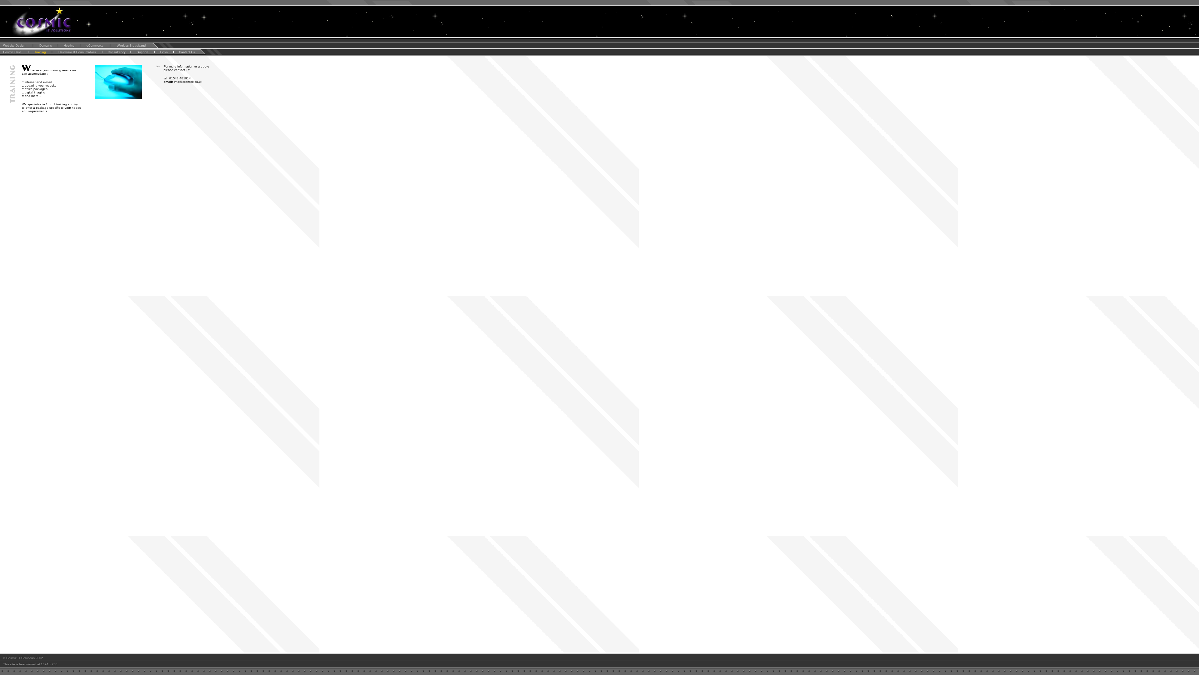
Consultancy (117, 52)
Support (142, 52)
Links (164, 52)
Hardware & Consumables (77, 52)
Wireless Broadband (131, 45)
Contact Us (187, 52)
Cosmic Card (12, 52)
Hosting (69, 45)
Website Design (14, 45)
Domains (45, 45)
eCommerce (95, 45)
